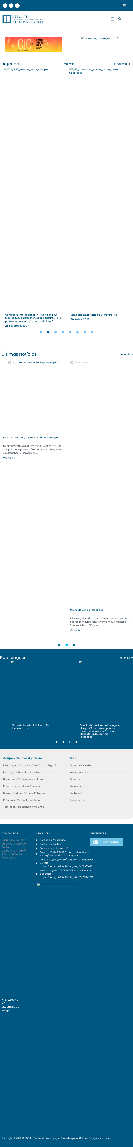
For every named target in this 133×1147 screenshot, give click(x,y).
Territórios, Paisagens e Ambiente (23, 807)
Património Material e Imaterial (21, 800)
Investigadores (79, 772)
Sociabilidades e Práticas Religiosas (24, 793)
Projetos (75, 779)
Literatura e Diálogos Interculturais (24, 779)
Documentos (77, 800)
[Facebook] (5, 5)
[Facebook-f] (110, 1004)
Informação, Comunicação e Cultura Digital (29, 765)
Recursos (75, 786)
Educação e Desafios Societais (22, 772)
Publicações (77, 793)
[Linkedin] (11, 5)
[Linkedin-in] (116, 1004)
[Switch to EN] (126, 5)
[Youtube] (17, 5)
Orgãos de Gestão (81, 765)
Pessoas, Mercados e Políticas (21, 786)
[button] (69, 64)
